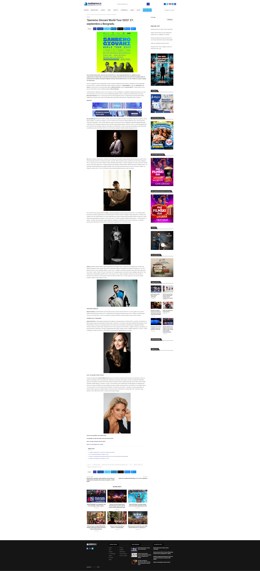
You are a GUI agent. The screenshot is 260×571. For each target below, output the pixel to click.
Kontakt (121, 547)
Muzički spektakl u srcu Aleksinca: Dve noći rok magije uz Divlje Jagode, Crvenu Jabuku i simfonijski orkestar (168, 329)
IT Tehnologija (112, 553)
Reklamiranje (122, 551)
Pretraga (148, 4)
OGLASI (138, 10)
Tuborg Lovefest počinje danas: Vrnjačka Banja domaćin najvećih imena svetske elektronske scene (117, 506)
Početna (88, 14)
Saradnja (121, 549)
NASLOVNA (86, 10)
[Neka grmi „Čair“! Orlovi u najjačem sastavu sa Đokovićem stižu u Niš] (156, 321)
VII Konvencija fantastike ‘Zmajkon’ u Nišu (98, 454)
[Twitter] (167, 4)
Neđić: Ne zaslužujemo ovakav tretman (160, 43)
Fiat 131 (89, 464)
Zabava (110, 555)
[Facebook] (165, 4)
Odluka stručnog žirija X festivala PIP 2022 (99, 458)
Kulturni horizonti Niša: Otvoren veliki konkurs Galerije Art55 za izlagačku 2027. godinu (168, 296)
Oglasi (110, 559)
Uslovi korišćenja (123, 553)
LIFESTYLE (115, 10)
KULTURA (103, 10)
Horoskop (111, 557)
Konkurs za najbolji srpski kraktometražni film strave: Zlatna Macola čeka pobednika (108, 456)
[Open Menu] (175, 4)
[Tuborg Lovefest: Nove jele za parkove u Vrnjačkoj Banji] (117, 517)
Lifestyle (110, 551)
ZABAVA (132, 10)
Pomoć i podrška (123, 555)
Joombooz (94, 567)
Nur (130, 464)
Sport (110, 549)
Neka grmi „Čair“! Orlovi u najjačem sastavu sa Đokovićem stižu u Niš (156, 328)
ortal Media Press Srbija (97, 444)
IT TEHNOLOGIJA (124, 10)
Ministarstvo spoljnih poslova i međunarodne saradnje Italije (115, 464)
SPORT (109, 10)
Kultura (110, 547)
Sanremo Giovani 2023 (138, 464)
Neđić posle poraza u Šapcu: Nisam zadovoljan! (161, 29)
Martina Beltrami (96, 464)
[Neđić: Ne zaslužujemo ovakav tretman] (168, 305)
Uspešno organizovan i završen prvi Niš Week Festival (101, 452)
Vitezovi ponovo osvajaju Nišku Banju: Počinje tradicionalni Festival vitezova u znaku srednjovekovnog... (96, 527)
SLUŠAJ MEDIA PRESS (147, 10)
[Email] (172, 4)
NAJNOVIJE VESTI (94, 10)
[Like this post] (95, 28)
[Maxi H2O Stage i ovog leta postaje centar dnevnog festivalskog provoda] (137, 496)
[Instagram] (170, 4)
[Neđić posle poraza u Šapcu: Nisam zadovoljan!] (156, 288)
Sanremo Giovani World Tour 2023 (94, 466)
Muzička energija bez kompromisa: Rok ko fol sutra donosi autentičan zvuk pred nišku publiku (156, 312)
